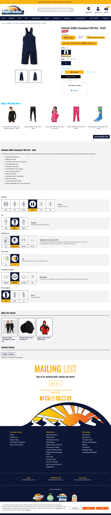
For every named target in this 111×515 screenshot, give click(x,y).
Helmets (67, 18)
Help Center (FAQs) (16, 445)
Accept (102, 508)
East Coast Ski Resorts (53, 464)
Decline (89, 508)
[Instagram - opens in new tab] (53, 398)
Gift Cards (94, 18)
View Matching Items (101, 137)
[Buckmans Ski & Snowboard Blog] (62, 497)
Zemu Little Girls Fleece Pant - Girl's (76, 127)
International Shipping (89, 452)
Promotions (86, 447)
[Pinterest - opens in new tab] (58, 398)
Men (3, 18)
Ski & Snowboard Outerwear (23, 23)
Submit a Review (8, 354)
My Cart (106, 9)
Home (3, 23)
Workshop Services (52, 440)
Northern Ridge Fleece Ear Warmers (26, 338)
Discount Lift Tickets (52, 447)
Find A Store (88, 12)
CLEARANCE (8, 23)
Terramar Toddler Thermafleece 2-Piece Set (8, 339)
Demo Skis (49, 457)
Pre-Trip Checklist (52, 462)
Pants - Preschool (42, 23)
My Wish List (86, 437)
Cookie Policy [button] (59, 508)
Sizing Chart (64, 68)
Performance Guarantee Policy (54, 453)
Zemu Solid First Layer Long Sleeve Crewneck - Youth (11, 127)
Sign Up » (55, 383)
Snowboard (36, 18)
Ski (26, 18)
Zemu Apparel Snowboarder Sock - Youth (98, 127)
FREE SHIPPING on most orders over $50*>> (55, 2)
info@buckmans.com (28, 480)
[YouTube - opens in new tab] (63, 398)
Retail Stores (50, 437)
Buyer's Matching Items (11, 103)
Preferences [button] (28, 510)
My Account (98, 12)
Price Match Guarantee (17, 442)
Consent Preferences (55, 489)
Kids (19, 18)
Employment (50, 467)
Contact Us (13, 437)
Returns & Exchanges (89, 442)
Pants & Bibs (34, 23)
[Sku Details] (77, 80)
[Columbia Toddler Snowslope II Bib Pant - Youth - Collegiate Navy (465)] (21, 76)
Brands (84, 445)
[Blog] (69, 398)
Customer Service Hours (55, 480)
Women (11, 18)
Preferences (75, 508)
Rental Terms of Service (54, 445)
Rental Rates (50, 442)
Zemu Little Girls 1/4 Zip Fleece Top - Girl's (54, 127)
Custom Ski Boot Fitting (54, 450)
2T (66, 63)
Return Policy (14, 440)
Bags (47, 18)
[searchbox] (71, 9)
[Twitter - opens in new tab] (47, 398)
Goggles (56, 18)
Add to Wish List (90, 72)
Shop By (106, 18)
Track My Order (87, 440)
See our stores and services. (82, 480)
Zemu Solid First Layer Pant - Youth (33, 127)
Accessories (80, 18)
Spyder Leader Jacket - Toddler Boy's (44, 338)
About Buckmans (51, 435)
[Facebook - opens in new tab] (42, 398)
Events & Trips (51, 459)
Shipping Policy (87, 450)
